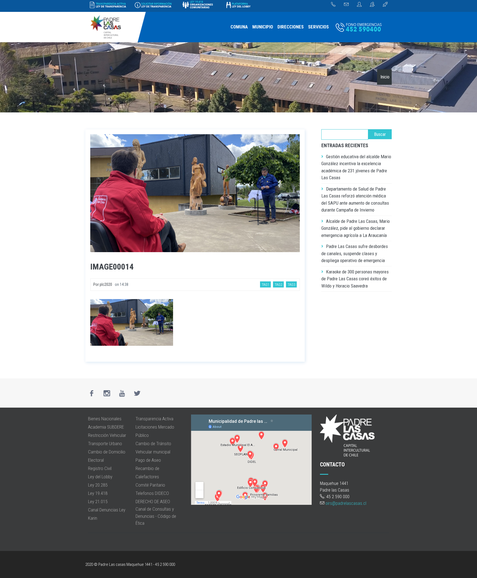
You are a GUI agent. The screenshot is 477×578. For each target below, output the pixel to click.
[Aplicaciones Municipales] (385, 5)
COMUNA (239, 27)
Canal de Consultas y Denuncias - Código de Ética (156, 516)
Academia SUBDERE (106, 427)
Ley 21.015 (97, 501)
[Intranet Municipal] (372, 5)
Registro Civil (100, 468)
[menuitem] (239, 27)
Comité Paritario (150, 485)
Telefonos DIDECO (152, 493)
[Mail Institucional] (346, 5)
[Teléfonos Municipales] (333, 5)
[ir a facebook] (91, 393)
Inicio (384, 77)
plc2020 (106, 284)
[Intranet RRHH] (359, 5)
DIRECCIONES (290, 27)
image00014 (112, 266)
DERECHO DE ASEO (153, 501)
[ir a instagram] (106, 393)
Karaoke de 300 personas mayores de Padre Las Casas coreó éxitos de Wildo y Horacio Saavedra (355, 279)
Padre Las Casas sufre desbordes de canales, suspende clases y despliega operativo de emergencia (354, 253)
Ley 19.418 (97, 493)
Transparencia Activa (154, 418)
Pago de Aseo (148, 460)
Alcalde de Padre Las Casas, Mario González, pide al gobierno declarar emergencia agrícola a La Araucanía (355, 228)
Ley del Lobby (100, 476)
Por (96, 284)
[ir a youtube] (122, 393)
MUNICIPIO (262, 27)
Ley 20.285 (97, 485)
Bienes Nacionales (104, 418)
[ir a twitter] (137, 393)
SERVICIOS (318, 27)
